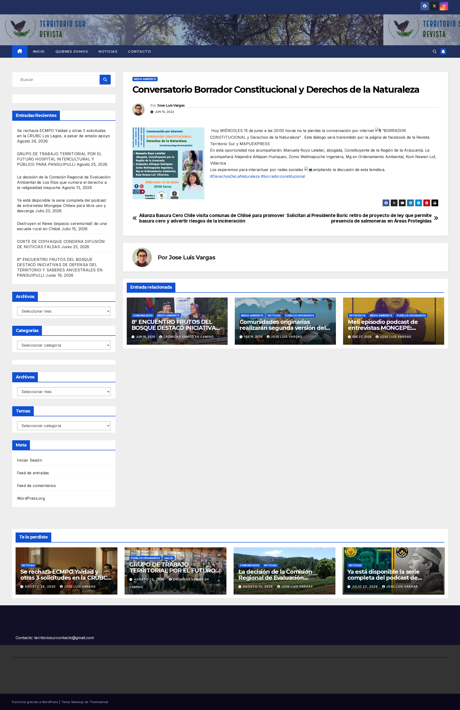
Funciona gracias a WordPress (35, 702)
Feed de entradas (33, 472)
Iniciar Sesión (29, 460)
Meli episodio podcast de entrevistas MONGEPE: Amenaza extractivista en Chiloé (393, 327)
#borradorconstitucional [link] (283, 176)
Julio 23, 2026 (365, 586)
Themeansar (99, 702)
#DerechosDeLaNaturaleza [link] (235, 176)
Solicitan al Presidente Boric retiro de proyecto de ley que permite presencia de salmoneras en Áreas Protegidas (359, 218)
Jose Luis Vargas (170, 105)
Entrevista (357, 315)
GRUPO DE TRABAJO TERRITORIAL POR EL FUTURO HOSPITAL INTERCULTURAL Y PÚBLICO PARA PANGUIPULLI (59, 159)
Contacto (139, 51)
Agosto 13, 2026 (258, 586)
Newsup (77, 702)
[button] (435, 51)
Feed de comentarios (36, 485)
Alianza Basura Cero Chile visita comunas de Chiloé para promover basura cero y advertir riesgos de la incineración (211, 218)
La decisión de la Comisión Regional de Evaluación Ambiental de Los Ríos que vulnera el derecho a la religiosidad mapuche (63, 182)
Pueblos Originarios (299, 315)
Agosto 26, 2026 (41, 586)
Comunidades (143, 315)
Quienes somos (71, 51)
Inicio (39, 51)
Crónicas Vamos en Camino (188, 336)
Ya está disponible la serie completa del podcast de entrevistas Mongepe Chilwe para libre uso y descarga (61, 205)
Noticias (107, 51)
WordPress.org (31, 498)
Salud (168, 558)
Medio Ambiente (145, 79)
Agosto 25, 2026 (150, 579)
